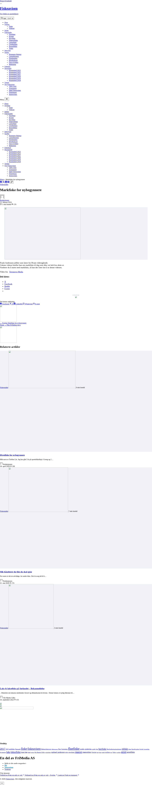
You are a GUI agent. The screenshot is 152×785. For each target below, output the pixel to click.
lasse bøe (24, 752)
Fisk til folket (13, 62)
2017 (2, 748)
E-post (37, 304)
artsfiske (12, 749)
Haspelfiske (13, 46)
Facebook (6, 304)
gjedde (82, 749)
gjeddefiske (88, 749)
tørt (111, 752)
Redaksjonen (4, 200)
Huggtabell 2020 (15, 76)
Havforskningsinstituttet (114, 749)
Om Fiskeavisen (9, 84)
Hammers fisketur (15, 54)
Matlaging (12, 64)
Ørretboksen (13, 60)
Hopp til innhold (6, 1)
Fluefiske (12, 34)
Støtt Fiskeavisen (15, 90)
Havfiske (12, 38)
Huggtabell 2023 (15, 70)
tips (100, 752)
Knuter (11, 36)
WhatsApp (28, 304)
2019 (7, 749)
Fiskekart (7, 66)
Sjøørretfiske (13, 40)
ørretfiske (131, 752)
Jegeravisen (13, 94)
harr (97, 749)
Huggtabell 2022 (15, 72)
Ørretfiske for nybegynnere (12, 455)
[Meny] (1, 3)
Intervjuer (7, 50)
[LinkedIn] (6, 182)
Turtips (6, 82)
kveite (141, 749)
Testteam (7, 769)
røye (66, 752)
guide (94, 749)
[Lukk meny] (7, 99)
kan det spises (135, 749)
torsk (103, 752)
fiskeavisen (34, 748)
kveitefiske (146, 749)
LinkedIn (19, 304)
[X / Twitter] (3, 182)
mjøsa (32, 752)
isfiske (125, 749)
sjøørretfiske (87, 752)
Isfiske (6, 30)
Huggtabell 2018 (15, 80)
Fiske (11, 26)
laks (8, 752)
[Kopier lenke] (12, 182)
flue (59, 749)
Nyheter (6, 24)
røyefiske (71, 752)
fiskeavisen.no (46, 749)
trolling (107, 752)
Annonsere (13, 88)
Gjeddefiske (13, 44)
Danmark (18, 749)
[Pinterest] (8, 182)
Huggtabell (7, 68)
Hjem (6, 22)
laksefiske (16, 752)
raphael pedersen (58, 752)
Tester (11, 48)
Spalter (6, 52)
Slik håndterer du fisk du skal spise (16, 572)
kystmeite (3, 752)
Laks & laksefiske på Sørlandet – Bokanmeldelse (22, 688)
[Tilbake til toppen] (2, 783)
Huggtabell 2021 (15, 74)
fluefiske (74, 748)
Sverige (94, 752)
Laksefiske (12, 42)
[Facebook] (1, 182)
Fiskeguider (8, 32)
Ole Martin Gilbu (39, 752)
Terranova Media (16, 272)
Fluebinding (13, 58)
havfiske (102, 749)
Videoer (11, 28)
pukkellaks (48, 752)
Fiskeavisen (10, 779)
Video (114, 752)
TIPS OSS (12, 86)
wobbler (119, 752)
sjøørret (78, 752)
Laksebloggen (14, 56)
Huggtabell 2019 (15, 78)
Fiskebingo (13, 92)
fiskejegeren (55, 749)
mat (29, 752)
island (129, 749)
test (98, 752)
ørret (123, 751)
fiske (24, 748)
